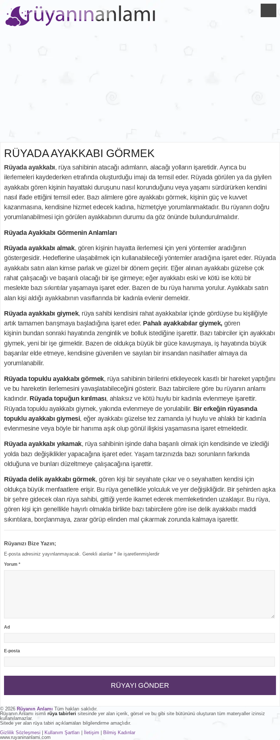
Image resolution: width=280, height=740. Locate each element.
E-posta (12, 650)
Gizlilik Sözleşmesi (20, 732)
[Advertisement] (140, 87)
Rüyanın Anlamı (35, 709)
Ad (7, 627)
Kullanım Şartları (62, 732)
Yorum (12, 564)
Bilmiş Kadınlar (119, 732)
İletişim (91, 732)
